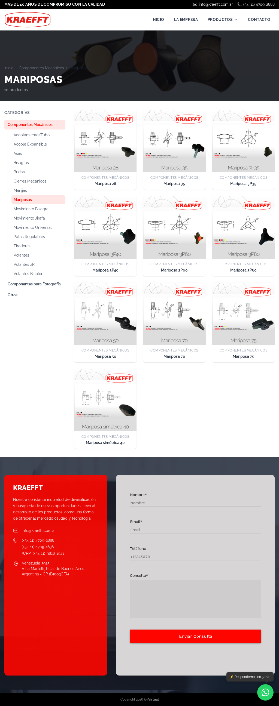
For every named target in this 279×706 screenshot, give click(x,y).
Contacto (259, 19)
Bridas (19, 172)
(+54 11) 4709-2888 (38, 540)
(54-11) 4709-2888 (259, 4)
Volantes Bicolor (28, 274)
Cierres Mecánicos (30, 181)
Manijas (20, 190)
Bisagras (21, 163)
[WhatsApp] (265, 692)
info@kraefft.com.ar (216, 4)
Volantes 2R (24, 264)
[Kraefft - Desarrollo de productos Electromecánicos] (27, 19)
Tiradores (22, 246)
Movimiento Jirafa (29, 218)
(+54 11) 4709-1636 (38, 547)
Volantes (21, 255)
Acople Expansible (30, 144)
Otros (12, 295)
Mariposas (23, 200)
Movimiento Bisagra (31, 209)
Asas (18, 153)
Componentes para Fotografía (34, 284)
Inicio (157, 19)
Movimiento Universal (33, 227)
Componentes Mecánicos (41, 68)
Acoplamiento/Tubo (32, 135)
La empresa (186, 19)
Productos (220, 19)
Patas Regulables (29, 237)
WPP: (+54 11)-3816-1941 (43, 553)
